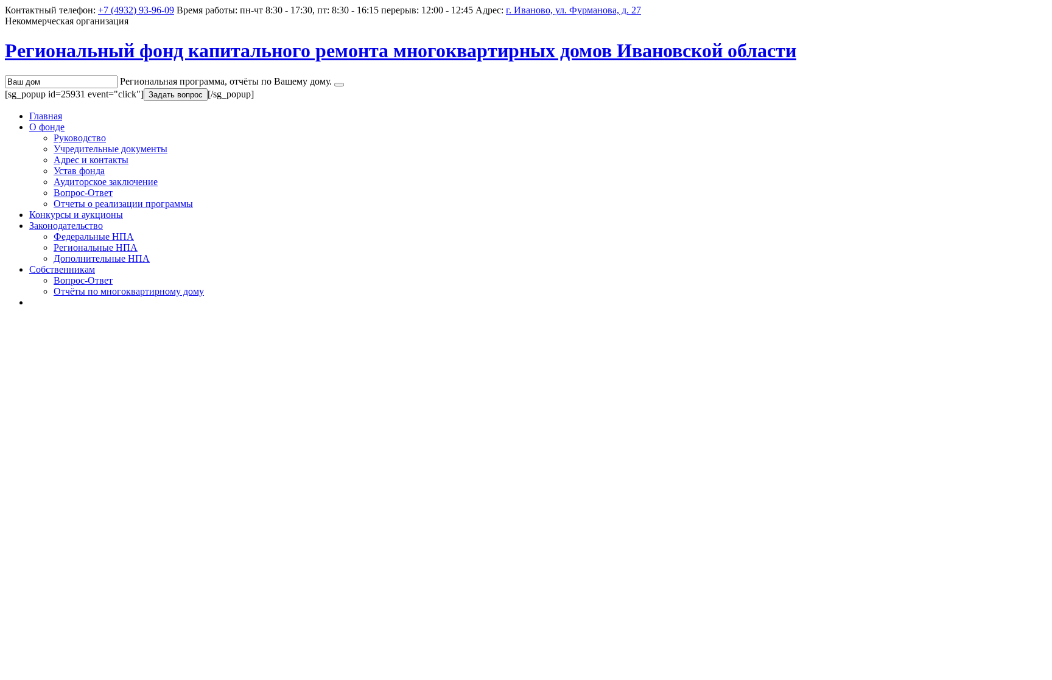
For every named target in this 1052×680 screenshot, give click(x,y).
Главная (45, 116)
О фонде (47, 127)
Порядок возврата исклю (88, 474)
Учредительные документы (110, 149)
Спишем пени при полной (91, 599)
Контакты (49, 302)
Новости (27, 648)
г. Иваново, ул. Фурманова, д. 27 (573, 10)
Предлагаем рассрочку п (86, 536)
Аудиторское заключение (106, 182)
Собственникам (62, 269)
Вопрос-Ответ (83, 193)
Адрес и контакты (91, 160)
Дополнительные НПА (102, 258)
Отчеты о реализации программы (123, 203)
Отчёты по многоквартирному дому (129, 291)
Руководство (80, 138)
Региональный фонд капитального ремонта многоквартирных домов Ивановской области (400, 50)
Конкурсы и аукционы (76, 214)
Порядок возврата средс (84, 411)
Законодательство (66, 225)
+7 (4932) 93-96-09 (136, 10)
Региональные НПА (96, 247)
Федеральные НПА (94, 236)
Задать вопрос (176, 94)
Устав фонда (79, 171)
